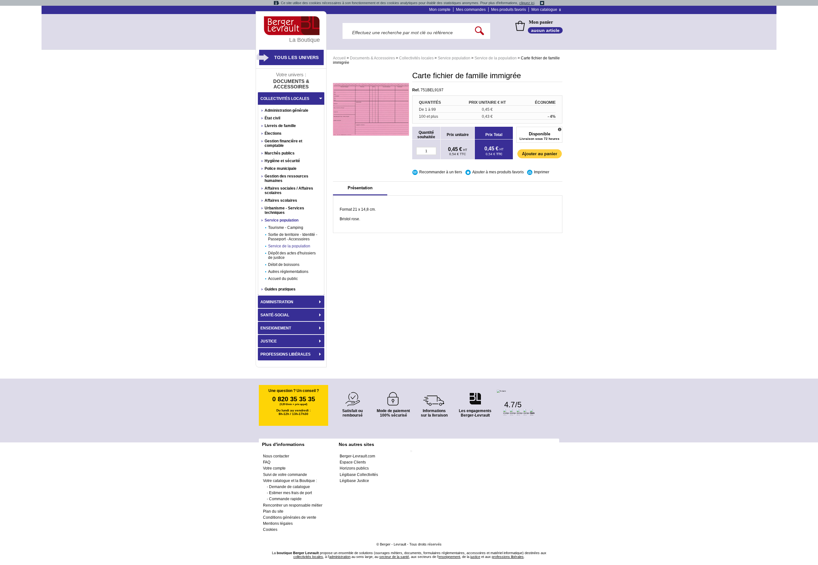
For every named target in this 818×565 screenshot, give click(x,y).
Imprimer (541, 172)
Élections (273, 133)
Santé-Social (274, 315)
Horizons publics (354, 468)
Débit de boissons (283, 264)
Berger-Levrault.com (357, 456)
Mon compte (440, 9)
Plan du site (273, 511)
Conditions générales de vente (289, 517)
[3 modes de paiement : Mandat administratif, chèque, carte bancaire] (393, 396)
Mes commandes (471, 9)
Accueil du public (283, 278)
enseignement (449, 557)
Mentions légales (278, 523)
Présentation (360, 187)
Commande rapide (285, 499)
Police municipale (281, 168)
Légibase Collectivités (359, 474)
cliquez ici (526, 3)
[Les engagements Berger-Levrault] (475, 395)
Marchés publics (280, 153)
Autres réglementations (288, 271)
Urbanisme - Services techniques (284, 210)
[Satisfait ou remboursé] (352, 395)
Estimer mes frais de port (290, 493)
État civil (272, 118)
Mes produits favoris (508, 9)
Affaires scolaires (281, 200)
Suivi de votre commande (285, 474)
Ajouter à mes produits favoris (498, 172)
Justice (268, 341)
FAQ (266, 462)
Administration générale (286, 110)
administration (340, 557)
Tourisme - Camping (285, 227)
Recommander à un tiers (440, 172)
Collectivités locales (416, 58)
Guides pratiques (280, 289)
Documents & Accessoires (372, 58)
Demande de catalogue (289, 487)
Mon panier (541, 22)
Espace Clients (353, 462)
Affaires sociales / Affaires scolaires (289, 190)
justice (475, 557)
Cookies (270, 529)
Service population (454, 58)
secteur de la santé (394, 557)
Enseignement (275, 328)
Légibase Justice (354, 480)
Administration (276, 302)
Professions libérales (285, 354)
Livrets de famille (280, 126)
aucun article (545, 30)
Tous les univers (296, 57)
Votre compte (274, 468)
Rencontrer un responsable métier (292, 505)
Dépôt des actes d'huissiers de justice (292, 255)
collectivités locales (308, 557)
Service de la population (496, 58)
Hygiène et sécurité (282, 161)
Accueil (339, 58)
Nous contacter (276, 456)
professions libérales (508, 557)
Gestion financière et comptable (283, 143)
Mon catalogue (544, 9)
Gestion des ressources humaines (286, 178)
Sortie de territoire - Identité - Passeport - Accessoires (292, 236)
